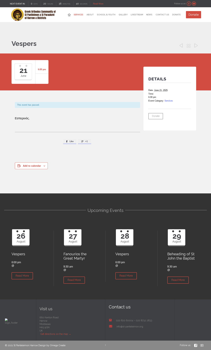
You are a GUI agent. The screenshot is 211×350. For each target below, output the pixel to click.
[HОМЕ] (69, 15)
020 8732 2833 (144, 320)
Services (169, 101)
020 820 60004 (124, 320)
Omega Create (57, 345)
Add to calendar (32, 165)
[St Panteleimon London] (33, 14)
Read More (98, 3)
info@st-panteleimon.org (130, 326)
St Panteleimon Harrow (26, 345)
